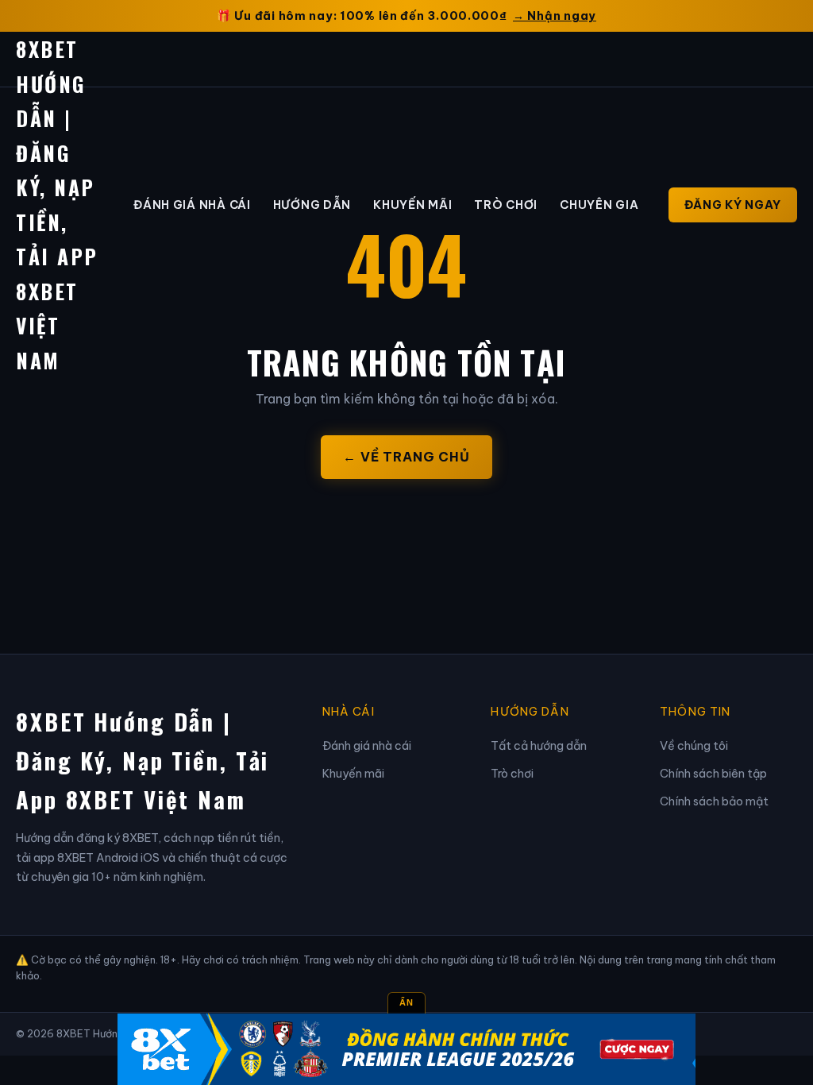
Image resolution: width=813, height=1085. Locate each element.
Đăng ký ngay (732, 205)
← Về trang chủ (406, 457)
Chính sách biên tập (713, 773)
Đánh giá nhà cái (192, 205)
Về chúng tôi (694, 746)
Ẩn (406, 1002)
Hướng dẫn (312, 205)
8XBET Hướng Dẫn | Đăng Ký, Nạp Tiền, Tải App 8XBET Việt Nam (142, 760)
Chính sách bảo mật (714, 801)
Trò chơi (506, 205)
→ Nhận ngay (554, 16)
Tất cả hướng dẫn (539, 746)
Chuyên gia (599, 205)
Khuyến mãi (412, 205)
